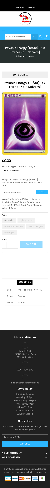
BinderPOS (40, 472)
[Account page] (40, 37)
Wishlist (31, 7)
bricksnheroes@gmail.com (25, 382)
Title (4, 215)
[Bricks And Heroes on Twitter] (25, 3)
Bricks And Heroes (25, 56)
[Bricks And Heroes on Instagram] (30, 3)
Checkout (20, 7)
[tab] (24, 282)
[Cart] (46, 37)
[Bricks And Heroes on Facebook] (20, 3)
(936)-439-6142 (25, 369)
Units (5, 239)
